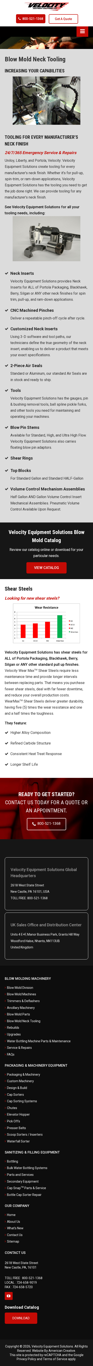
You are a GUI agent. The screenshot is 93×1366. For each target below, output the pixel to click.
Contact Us (15, 1235)
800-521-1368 (32, 19)
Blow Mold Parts (18, 1014)
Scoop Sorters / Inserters (25, 1134)
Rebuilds (13, 1027)
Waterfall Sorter (18, 1141)
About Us (13, 1221)
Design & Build (17, 1088)
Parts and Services (20, 1174)
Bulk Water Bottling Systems (27, 1168)
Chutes (12, 1108)
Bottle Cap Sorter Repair (24, 1195)
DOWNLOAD (21, 1318)
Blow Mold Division (20, 987)
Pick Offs (13, 1121)
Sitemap (13, 1241)
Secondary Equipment (23, 1181)
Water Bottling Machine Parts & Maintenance (39, 1041)
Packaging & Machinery (23, 1074)
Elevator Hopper (18, 1114)
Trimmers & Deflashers (23, 1001)
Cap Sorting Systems (22, 1101)
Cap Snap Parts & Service (26, 1188)
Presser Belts (16, 1128)
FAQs (10, 1054)
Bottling (12, 1161)
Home (11, 1215)
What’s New (15, 1228)
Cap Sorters (15, 1094)
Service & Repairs (19, 1047)
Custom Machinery (20, 1081)
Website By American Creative (53, 1350)
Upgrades (14, 1034)
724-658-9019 (26, 1282)
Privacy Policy (26, 1359)
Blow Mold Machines (21, 994)
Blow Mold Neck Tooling (23, 1021)
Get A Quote (63, 19)
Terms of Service (55, 1359)
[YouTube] (9, 1296)
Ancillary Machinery (21, 1008)
